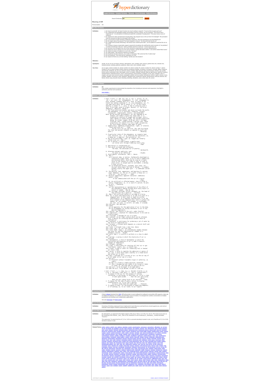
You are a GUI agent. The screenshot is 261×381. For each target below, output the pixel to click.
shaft (124, 248)
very (132, 123)
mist (115, 100)
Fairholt (137, 193)
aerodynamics (136, 327)
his (121, 38)
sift (135, 358)
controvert (140, 335)
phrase (121, 75)
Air (132, 51)
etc (120, 136)
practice (142, 355)
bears (124, 167)
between (144, 230)
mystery (151, 32)
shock (141, 218)
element (123, 71)
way (110, 255)
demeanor (116, 173)
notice (134, 281)
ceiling (159, 333)
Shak (128, 127)
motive (127, 157)
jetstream (134, 347)
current (127, 255)
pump (137, 203)
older (116, 107)
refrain (161, 357)
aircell (129, 203)
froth (161, 343)
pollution (164, 45)
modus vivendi (144, 351)
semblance (141, 175)
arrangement (118, 208)
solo (163, 358)
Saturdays (128, 55)
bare (141, 63)
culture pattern (121, 337)
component (158, 334)
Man (110, 194)
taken (146, 264)
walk (133, 268)
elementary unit (137, 340)
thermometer (113, 240)
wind (113, 42)
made (135, 241)
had (161, 32)
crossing (112, 215)
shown (135, 116)
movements (105, 352)
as (147, 42)
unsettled (140, 262)
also (114, 124)
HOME (152, 378)
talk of (158, 361)
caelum (166, 331)
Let (113, 143)
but (115, 32)
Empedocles (152, 48)
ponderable (140, 113)
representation (119, 187)
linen (134, 51)
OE (120, 98)
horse (143, 194)
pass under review (142, 354)
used (107, 38)
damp (120, 137)
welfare (132, 52)
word (118, 104)
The (109, 110)
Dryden (143, 153)
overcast (111, 354)
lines (132, 348)
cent (137, 120)
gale (118, 344)
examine (109, 341)
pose (133, 355)
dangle (132, 337)
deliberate (152, 337)
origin (127, 107)
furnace (111, 224)
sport (132, 360)
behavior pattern (123, 330)
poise (127, 355)
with (143, 106)
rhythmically (135, 157)
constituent (134, 335)
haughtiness (118, 183)
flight (137, 71)
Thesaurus (131, 13)
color (129, 334)
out (153, 49)
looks (135, 348)
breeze (131, 42)
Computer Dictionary (121, 13)
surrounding (129, 32)
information (122, 154)
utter (153, 364)
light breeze (154, 72)
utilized (111, 238)
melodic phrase (106, 65)
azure (106, 330)
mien (110, 173)
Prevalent (115, 260)
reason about (145, 357)
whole (122, 160)
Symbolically (112, 126)
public (112, 52)
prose (117, 163)
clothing (125, 56)
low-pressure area (143, 348)
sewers (119, 247)
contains (124, 124)
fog (146, 343)
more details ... (106, 92)
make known (157, 348)
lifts (103, 348)
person (136, 32)
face (127, 341)
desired (114, 210)
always (119, 124)
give (139, 344)
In (136, 101)
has (112, 103)
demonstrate (111, 338)
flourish (141, 71)
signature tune (131, 76)
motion (115, 141)
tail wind (140, 361)
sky (137, 358)
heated (120, 51)
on (144, 36)
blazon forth (152, 330)
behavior (116, 330)
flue (135, 343)
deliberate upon (159, 337)
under (135, 211)
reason (139, 357)
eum (140, 272)
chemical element (110, 334)
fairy (141, 341)
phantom (154, 354)
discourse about (131, 338)
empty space (151, 340)
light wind (118, 348)
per (134, 120)
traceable (127, 260)
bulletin (137, 69)
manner (111, 177)
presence (152, 355)
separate (127, 198)
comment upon (143, 334)
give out (143, 344)
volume (119, 120)
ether (163, 340)
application (130, 207)
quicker (120, 130)
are (120, 123)
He (113, 128)
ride (138, 268)
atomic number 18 (125, 68)
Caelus (104, 333)
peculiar (114, 171)
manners (118, 350)
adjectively (126, 195)
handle (121, 345)
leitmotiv (143, 72)
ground (121, 41)
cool (114, 49)
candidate (138, 34)
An (112, 181)
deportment (119, 338)
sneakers (140, 56)
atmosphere (119, 34)
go (157, 31)
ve (148, 31)
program (138, 36)
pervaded (131, 34)
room (117, 250)
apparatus (117, 207)
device (116, 218)
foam (143, 343)
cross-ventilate (106, 337)
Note (107, 114)
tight (123, 217)
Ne (150, 73)
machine (122, 213)
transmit (115, 78)
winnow (164, 365)
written (141, 197)
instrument (137, 163)
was (142, 36)
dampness (145, 285)
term (118, 197)
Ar (104, 68)
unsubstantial (129, 126)
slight (110, 42)
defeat (126, 34)
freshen (132, 49)
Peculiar (111, 175)
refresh (153, 75)
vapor (133, 124)
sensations (141, 136)
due (131, 106)
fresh (153, 46)
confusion (138, 106)
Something (121, 126)
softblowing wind (156, 358)
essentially (114, 117)
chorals (124, 165)
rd (141, 271)
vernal (117, 143)
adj (115, 228)
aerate (130, 56)
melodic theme (106, 73)
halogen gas (114, 345)
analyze (142, 328)
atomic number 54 (146, 68)
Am (129, 190)
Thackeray (120, 184)
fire (131, 128)
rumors (114, 261)
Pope (142, 144)
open (125, 46)
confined (111, 220)
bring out (126, 69)
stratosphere (161, 360)
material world (130, 350)
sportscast (139, 76)
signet (131, 284)
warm (114, 51)
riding (124, 279)
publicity (124, 151)
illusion (110, 347)
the (155, 32)
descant (124, 338)
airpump (144, 203)
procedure (158, 355)
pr (146, 271)
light (137, 126)
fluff (138, 343)
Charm (111, 127)
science (126, 116)
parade (134, 354)
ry (145, 107)
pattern (149, 354)
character (133, 175)
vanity (111, 183)
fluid (112, 110)
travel (109, 31)
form (138, 158)
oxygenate (122, 354)
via (112, 31)
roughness (113, 358)
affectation (157, 327)
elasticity (135, 237)
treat (151, 362)
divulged (124, 267)
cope (153, 335)
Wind (124, 108)
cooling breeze (147, 335)
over (114, 54)
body (120, 138)
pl (109, 181)
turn (136, 364)
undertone (141, 364)
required (131, 45)
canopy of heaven (116, 333)
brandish (164, 330)
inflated (144, 217)
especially (121, 45)
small (112, 118)
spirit (124, 360)
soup (117, 360)
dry (130, 51)
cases (128, 197)
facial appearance (134, 341)
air (118, 31)
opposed (134, 130)
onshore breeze (160, 352)
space (120, 360)
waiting (135, 31)
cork (157, 335)
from (150, 36)
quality (124, 32)
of (147, 32)
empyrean (158, 340)
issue (127, 72)
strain (128, 65)
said (132, 183)
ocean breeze (152, 352)
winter (143, 49)
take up (145, 361)
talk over (162, 361)
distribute (111, 71)
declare (146, 337)
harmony (114, 168)
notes (118, 39)
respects (140, 134)
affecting (131, 136)
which (117, 110)
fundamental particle (107, 344)
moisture (115, 136)
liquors (139, 286)
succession (112, 39)
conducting (133, 248)
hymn (131, 161)
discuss (144, 338)
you (146, 31)
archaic (110, 48)
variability (143, 123)
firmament (119, 343)
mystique (144, 73)
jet (140, 221)
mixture (111, 45)
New (127, 190)
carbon (124, 118)
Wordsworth (144, 150)
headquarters (146, 34)
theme (103, 78)
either (116, 106)
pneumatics (117, 355)
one (125, 48)
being (112, 120)
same (110, 104)
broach (128, 331)
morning (131, 137)
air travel (116, 63)
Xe (149, 78)
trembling (132, 143)
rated (150, 54)
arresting (125, 218)
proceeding (164, 355)
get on (108, 72)
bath (110, 205)
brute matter (143, 331)
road (129, 228)
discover (139, 338)
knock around (141, 347)
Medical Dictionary (151, 13)
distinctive (111, 32)
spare (154, 31)
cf (135, 272)
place (154, 34)
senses (128, 104)
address (119, 327)
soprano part (111, 360)
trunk (111, 248)
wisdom (124, 276)
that (148, 45)
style (116, 177)
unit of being (147, 364)
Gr (146, 98)
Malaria (117, 108)
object (144, 188)
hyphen (112, 201)
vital (115, 140)
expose (110, 49)
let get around (151, 347)
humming (145, 39)
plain (113, 163)
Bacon (135, 154)
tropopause (160, 362)
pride (143, 181)
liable (130, 264)
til (153, 36)
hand (128, 41)
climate (120, 334)
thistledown (134, 362)
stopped (132, 41)
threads (111, 244)
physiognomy (105, 355)
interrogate (122, 72)
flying (145, 71)
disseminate (105, 71)
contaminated (123, 145)
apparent (126, 175)
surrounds (138, 110)
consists (156, 45)
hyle (165, 345)
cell (114, 203)
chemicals (114, 46)
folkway (150, 343)
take (119, 38)
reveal (103, 358)
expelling (138, 285)
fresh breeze (150, 71)
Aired (133, 271)
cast (141, 333)
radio (115, 36)
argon (107, 68)
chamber (139, 230)
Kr (130, 72)
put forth (116, 357)
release (161, 75)
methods (116, 351)
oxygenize (129, 354)
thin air (128, 362)
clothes (147, 49)
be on (109, 69)
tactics (135, 361)
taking (116, 103)
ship (140, 234)
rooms (165, 49)
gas (161, 71)
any (146, 208)
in (138, 31)
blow (107, 101)
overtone (116, 354)
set (128, 358)
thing (141, 32)
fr (143, 98)
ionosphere (128, 347)
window (130, 46)
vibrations (135, 78)
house (158, 32)
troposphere (105, 364)
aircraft (115, 31)
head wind (126, 345)
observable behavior (141, 352)
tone (145, 362)
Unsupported (120, 264)
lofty (110, 174)
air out (107, 63)
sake (122, 281)
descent (133, 107)
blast (115, 225)
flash (123, 343)
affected (126, 181)
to (152, 31)
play (143, 143)
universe (146, 48)
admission (135, 251)
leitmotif (138, 72)
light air (148, 72)
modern (121, 116)
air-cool (121, 328)
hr (130, 100)
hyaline (161, 345)
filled (161, 49)
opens (127, 252)
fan (144, 341)
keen (116, 148)
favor (146, 341)
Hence (137, 227)
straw (167, 360)
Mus (110, 155)
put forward (122, 357)
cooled (137, 42)
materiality (137, 350)
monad (156, 351)
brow (138, 331)
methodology (110, 351)
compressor (113, 213)
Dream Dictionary (140, 13)
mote (160, 351)
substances (133, 208)
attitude (121, 191)
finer (112, 130)
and (118, 36)
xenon (152, 78)
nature (114, 190)
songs (140, 165)
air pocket (108, 328)
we (120, 110)
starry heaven (146, 360)
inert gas (115, 347)
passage (121, 215)
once (114, 48)
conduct (112, 335)
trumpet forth (121, 364)
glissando (113, 72)
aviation (137, 63)
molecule (151, 351)
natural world (116, 352)
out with (106, 354)
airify (125, 328)
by (159, 31)
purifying (122, 275)
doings (104, 340)
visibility (125, 365)
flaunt (127, 343)
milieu (124, 351)
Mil (113, 264)
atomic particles (162, 328)
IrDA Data (109, 300)
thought (118, 48)
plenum (112, 355)
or (139, 32)
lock (110, 230)
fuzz (115, 344)
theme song (109, 78)
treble (154, 362)
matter (142, 350)
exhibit (124, 341)
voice (140, 78)
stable (126, 262)
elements (132, 48)
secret (142, 178)
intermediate (131, 230)
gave (116, 153)
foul (138, 245)
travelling (129, 78)
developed (143, 157)
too (129, 31)
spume (136, 360)
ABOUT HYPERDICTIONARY (161, 378)
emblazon (144, 340)
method (104, 351)
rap (136, 357)
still (119, 128)
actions (108, 327)
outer (112, 231)
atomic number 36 (135, 68)
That (109, 147)
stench (131, 247)
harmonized (117, 165)
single (122, 158)
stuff (145, 45)
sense (139, 101)
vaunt (108, 365)
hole (157, 345)
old (140, 49)
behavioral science (143, 330)
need (146, 46)
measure (141, 241)
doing (163, 338)
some (139, 46)
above (115, 41)
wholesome (125, 148)
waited (152, 42)
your (134, 56)
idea (117, 72)
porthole (131, 234)
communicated (122, 178)
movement (134, 191)
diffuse (159, 69)
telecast (157, 76)
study (103, 361)
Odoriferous (112, 145)
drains (114, 247)
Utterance (111, 151)
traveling (124, 78)
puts (147, 183)
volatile (146, 126)
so (122, 49)
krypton (133, 72)
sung (136, 160)
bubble (149, 331)
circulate (155, 69)
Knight (125, 232)
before (126, 153)
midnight (156, 36)
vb (108, 272)
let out (162, 347)
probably (119, 101)
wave (140, 365)
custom (127, 337)
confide (117, 335)
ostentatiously (113, 282)
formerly (142, 138)
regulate (126, 251)
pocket (123, 355)
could (157, 42)
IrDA (120, 294)
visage (120, 365)
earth (147, 110)
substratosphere (122, 361)
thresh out (140, 362)
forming (122, 39)
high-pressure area (145, 345)
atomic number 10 (114, 68)
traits (148, 362)
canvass (131, 333)
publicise (118, 65)
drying (127, 208)
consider (127, 335)
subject (124, 123)
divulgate (153, 338)
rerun (165, 75)
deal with (136, 337)
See (118, 204)
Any (109, 138)
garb (121, 344)
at (132, 55)
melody (113, 65)
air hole (165, 327)
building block (155, 331)
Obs (123, 140)
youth (134, 173)
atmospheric (118, 188)
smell (108, 46)
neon (153, 73)
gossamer (119, 244)
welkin (156, 365)
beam (113, 69)
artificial (117, 181)
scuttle (123, 234)
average (138, 118)
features (104, 343)
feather (159, 341)
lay (146, 347)
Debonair (109, 108)
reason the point (154, 357)
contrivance (123, 221)
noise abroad (128, 352)
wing (135, 265)
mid (137, 41)
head (145, 191)
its (132, 265)
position (132, 262)
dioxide (129, 118)
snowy (120, 284)
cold (118, 49)
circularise (143, 69)
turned (139, 264)
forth (128, 279)
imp (123, 271)
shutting (130, 245)
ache (115, 127)
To (107, 267)
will (123, 55)
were (115, 276)
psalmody (131, 165)
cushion (111, 217)
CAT (155, 333)
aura (162, 34)
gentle (134, 141)
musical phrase (128, 73)
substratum (130, 361)
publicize (123, 65)
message (124, 38)
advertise (125, 327)
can (137, 217)
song (153, 54)
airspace (129, 328)
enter (122, 254)
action (128, 191)
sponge (128, 360)
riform (116, 138)
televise (162, 76)
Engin (120, 230)
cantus (127, 333)
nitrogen (157, 73)
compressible (121, 113)
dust (111, 340)
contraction (112, 241)
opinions (125, 52)
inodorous (135, 111)
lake (144, 42)
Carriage (114, 191)
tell (165, 76)
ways (152, 365)
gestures (134, 344)
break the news (112, 331)
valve (111, 251)
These (146, 121)
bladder (124, 201)
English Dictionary (109, 13)
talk (149, 361)
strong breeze (150, 76)
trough (111, 364)
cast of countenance (148, 333)
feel (160, 42)
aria (133, 103)
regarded (139, 114)
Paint (111, 185)
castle (111, 211)
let (136, 46)
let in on (158, 347)
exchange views (117, 341)
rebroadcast (147, 75)
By (111, 114)
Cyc (133, 190)
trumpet (115, 364)
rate (143, 272)
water (140, 124)
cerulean (163, 333)
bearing (136, 171)
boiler (146, 252)
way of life (148, 365)
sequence (134, 39)
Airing (115, 272)
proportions (145, 118)
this (147, 54)
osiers (139, 143)
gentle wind (151, 63)
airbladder (143, 201)
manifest (108, 350)
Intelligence (112, 154)
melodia (153, 350)
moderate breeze (115, 73)
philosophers (125, 114)
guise (109, 345)
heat (145, 134)
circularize (149, 69)
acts (116, 327)
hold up (153, 345)
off (135, 245)
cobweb (125, 334)
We (139, 54)
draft (145, 224)
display (141, 281)
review (107, 358)
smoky (111, 137)
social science (147, 358)
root (136, 100)
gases (116, 45)
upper (127, 168)
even (143, 161)
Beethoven (157, 39)
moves (110, 352)
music (122, 73)
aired (119, 52)
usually (117, 42)
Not (113, 262)
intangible (119, 32)
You (113, 153)
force (112, 223)
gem (135, 284)
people (133, 38)
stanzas (123, 161)
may (131, 160)
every (140, 188)
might (135, 197)
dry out (119, 71)
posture (138, 355)
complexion (151, 334)
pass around (115, 75)
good (127, 193)
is (112, 106)
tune (131, 65)
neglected (108, 34)
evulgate (104, 341)
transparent (112, 113)
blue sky (159, 330)
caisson (117, 232)
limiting (134, 198)
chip (116, 334)
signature (124, 76)
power (116, 214)
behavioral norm (133, 330)
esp (113, 252)
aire (107, 107)
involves (125, 31)
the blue (104, 362)
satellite (109, 76)
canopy (108, 333)
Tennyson (144, 284)
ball (149, 41)
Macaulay (144, 131)
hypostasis (105, 347)
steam (141, 252)
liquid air (160, 72)
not (109, 225)
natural (139, 224)
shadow (132, 358)
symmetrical (145, 158)
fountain (112, 221)
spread (144, 76)
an (144, 32)
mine (135, 215)
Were (113, 279)
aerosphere (150, 327)
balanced (117, 160)
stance (140, 360)
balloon (111, 204)
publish (132, 75)
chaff (103, 334)
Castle (121, 211)
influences (129, 147)
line (156, 63)
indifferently (114, 198)
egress (144, 251)
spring (111, 237)
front (158, 343)
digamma (126, 100)
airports (141, 31)
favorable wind (152, 341)
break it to (104, 331)
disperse (164, 69)
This (117, 55)
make (109, 52)
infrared (108, 294)
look (119, 171)
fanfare (133, 71)
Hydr (115, 230)
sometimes (141, 168)
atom (156, 328)
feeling (111, 343)
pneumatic (111, 232)
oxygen (126, 45)
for (113, 36)
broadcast (110, 54)
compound (113, 197)
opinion (134, 282)
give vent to (149, 344)
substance (114, 361)
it (141, 116)
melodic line (160, 63)
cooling (139, 274)
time (150, 31)
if (144, 31)
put (113, 357)
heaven (132, 345)
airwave (121, 63)
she (139, 39)
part (107, 75)
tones (127, 158)
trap (110, 245)
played (125, 163)
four (128, 48)
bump (161, 331)
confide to (122, 335)
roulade (104, 76)
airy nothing (136, 328)
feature (163, 341)
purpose (131, 274)
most (124, 197)
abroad (117, 151)
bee (129, 227)
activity (112, 327)
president (164, 36)
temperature (121, 210)
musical (115, 157)
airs (121, 143)
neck (109, 44)
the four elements (121, 362)
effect (144, 187)
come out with (135, 334)
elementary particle (126, 340)
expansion (122, 241)
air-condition (115, 328)
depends (130, 224)
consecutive (115, 158)
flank (115, 265)
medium (110, 36)
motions (164, 351)
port (110, 234)
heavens (137, 345)
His (119, 174)
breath (117, 69)
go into (154, 344)
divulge (159, 338)
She (116, 52)
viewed (121, 190)
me (129, 153)
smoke (158, 49)
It (129, 103)
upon (129, 163)
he (142, 41)
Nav (115, 234)
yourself (139, 279)
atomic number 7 (156, 68)
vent (134, 65)
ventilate (138, 65)
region (111, 41)
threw (144, 41)
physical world (161, 354)
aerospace (144, 327)
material (123, 350)
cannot (142, 54)
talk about (153, 361)
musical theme (138, 73)
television (122, 36)
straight (119, 227)
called (110, 140)
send (119, 76)
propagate (127, 75)
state (119, 134)
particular (113, 134)
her (125, 41)
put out (137, 75)
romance (108, 35)
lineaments (127, 348)
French (108, 103)
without (144, 200)
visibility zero (131, 365)
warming (114, 286)
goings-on (160, 344)
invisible (127, 111)
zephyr (143, 65)
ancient (117, 114)
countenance (162, 335)
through (126, 143)
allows (113, 254)
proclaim (104, 357)
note (161, 73)
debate (142, 337)
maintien (151, 348)
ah (107, 100)
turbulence (132, 364)
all (123, 128)
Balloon (122, 204)
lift (165, 347)
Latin (114, 104)
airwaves (113, 38)
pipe (118, 248)
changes (110, 242)
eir (127, 98)
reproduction (131, 187)
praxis (147, 355)
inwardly (132, 252)
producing (133, 221)
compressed (120, 223)
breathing (138, 45)
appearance (125, 171)
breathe (112, 101)
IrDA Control (118, 300)
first (140, 195)
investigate (121, 347)
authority (142, 260)
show (120, 55)
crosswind (113, 337)
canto (122, 333)
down (107, 340)
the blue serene (111, 362)
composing (138, 48)
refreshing (122, 42)
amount (116, 118)
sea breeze (115, 76)
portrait (118, 193)
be (122, 48)
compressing (133, 213)
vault (159, 364)
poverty (136, 148)
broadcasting (129, 36)
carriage (134, 194)
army (125, 265)
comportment (105, 335)
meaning (122, 103)
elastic (129, 113)
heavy (140, 173)
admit (146, 234)
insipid (141, 111)
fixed (120, 262)
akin (124, 101)
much (131, 31)
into (152, 41)
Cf (138, 107)
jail (138, 276)
